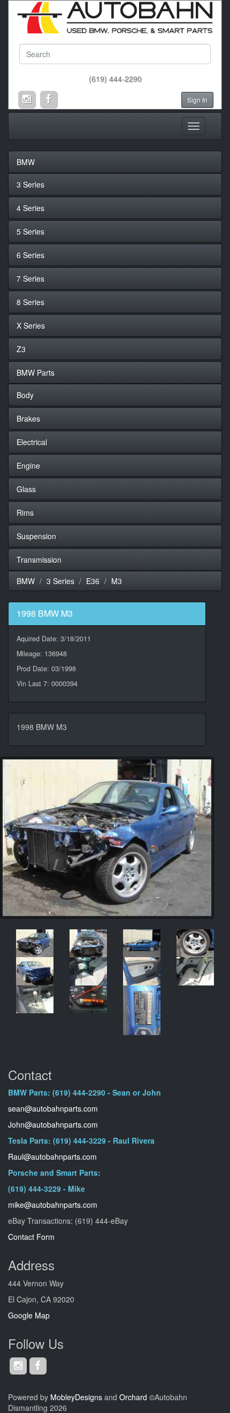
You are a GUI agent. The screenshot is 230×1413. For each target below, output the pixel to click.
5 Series (30, 231)
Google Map (29, 1315)
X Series (31, 325)
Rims (25, 512)
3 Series (30, 184)
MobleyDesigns (76, 1397)
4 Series (30, 208)
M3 (116, 581)
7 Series (30, 278)
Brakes (28, 418)
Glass (26, 489)
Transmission (39, 559)
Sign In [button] (197, 99)
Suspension (36, 536)
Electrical (32, 442)
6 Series (30, 255)
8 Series (30, 302)
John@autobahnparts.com (53, 1124)
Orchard (133, 1397)
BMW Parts (36, 372)
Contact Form (31, 1236)
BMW (26, 162)
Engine (28, 465)
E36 (92, 581)
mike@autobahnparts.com (52, 1204)
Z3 (21, 349)
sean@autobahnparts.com (54, 1108)
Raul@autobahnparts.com (52, 1156)
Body (25, 395)
